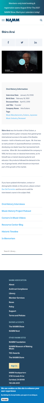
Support (12, 311)
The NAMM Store (16, 357)
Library (12, 293)
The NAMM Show (16, 326)
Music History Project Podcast (16, 210)
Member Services (17, 297)
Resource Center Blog (12, 224)
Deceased (22, 118)
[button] (22, 61)
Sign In (14, 365)
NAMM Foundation (17, 342)
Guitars (26, 115)
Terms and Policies (17, 315)
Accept (4, 399)
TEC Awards (14, 353)
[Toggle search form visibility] (41, 20)
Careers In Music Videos (14, 217)
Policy (11, 306)
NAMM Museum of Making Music (20, 347)
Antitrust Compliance (18, 288)
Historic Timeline (10, 231)
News (11, 302)
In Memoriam (8, 238)
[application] (22, 62)
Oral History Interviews (13, 203)
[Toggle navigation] (3, 20)
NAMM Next (14, 330)
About (11, 284)
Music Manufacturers (14, 115)
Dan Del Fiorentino (9, 189)
